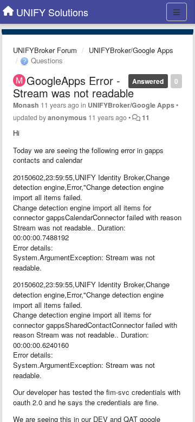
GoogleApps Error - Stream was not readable (73, 86)
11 (146, 117)
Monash (26, 105)
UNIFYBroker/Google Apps (131, 50)
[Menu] (176, 12)
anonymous (67, 117)
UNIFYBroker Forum (45, 50)
